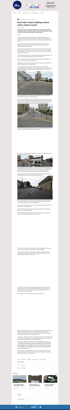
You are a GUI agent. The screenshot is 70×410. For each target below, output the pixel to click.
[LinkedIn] (36, 7)
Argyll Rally (29, 359)
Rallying (44, 359)
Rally (40, 359)
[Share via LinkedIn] (22, 365)
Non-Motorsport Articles (35, 12)
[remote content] (35, 141)
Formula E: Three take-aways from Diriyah (49, 385)
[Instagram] (38, 7)
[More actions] (52, 19)
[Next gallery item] (51, 83)
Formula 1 (19, 12)
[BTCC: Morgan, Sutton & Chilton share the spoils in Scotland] (19, 379)
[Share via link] (24, 365)
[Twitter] (33, 7)
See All (56, 373)
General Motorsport (26, 12)
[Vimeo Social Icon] (40, 407)
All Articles (14, 12)
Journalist (53, 7)
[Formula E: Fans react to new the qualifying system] (35, 379)
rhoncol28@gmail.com (21, 407)
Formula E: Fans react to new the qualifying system (34, 385)
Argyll (19, 359)
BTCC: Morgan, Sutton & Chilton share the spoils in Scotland (19, 385)
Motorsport (48, 7)
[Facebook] (31, 7)
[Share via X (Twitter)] (20, 365)
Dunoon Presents (35, 359)
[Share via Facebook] (17, 365)
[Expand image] (35, 83)
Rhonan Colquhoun (51, 4)
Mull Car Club (23, 359)
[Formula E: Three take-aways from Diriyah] (50, 379)
